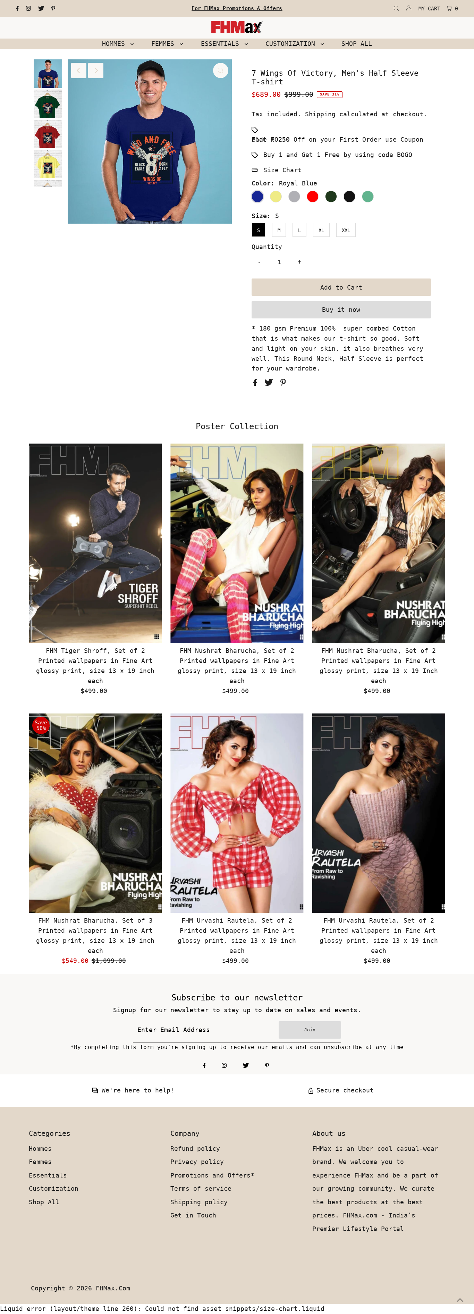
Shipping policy (199, 1202)
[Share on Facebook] (257, 383)
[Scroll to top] (460, 1300)
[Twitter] (41, 8)
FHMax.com (113, 1288)
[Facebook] (17, 8)
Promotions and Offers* (212, 1175)
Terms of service (200, 1188)
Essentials (48, 1175)
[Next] (95, 70)
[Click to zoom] (220, 70)
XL (321, 230)
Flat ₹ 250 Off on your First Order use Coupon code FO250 (337, 139)
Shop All (44, 1202)
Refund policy (195, 1148)
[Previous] (78, 70)
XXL (346, 230)
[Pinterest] (53, 8)
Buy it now (341, 309)
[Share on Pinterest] (283, 383)
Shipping (320, 114)
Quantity (267, 246)
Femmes (40, 1161)
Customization (53, 1188)
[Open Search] (396, 8)
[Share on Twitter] (270, 383)
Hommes (40, 1148)
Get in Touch (193, 1215)
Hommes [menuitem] (115, 43)
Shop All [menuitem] (356, 43)
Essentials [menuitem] (222, 43)
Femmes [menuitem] (164, 43)
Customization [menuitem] (292, 43)
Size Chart (282, 170)
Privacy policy (197, 1161)
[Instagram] (28, 8)
